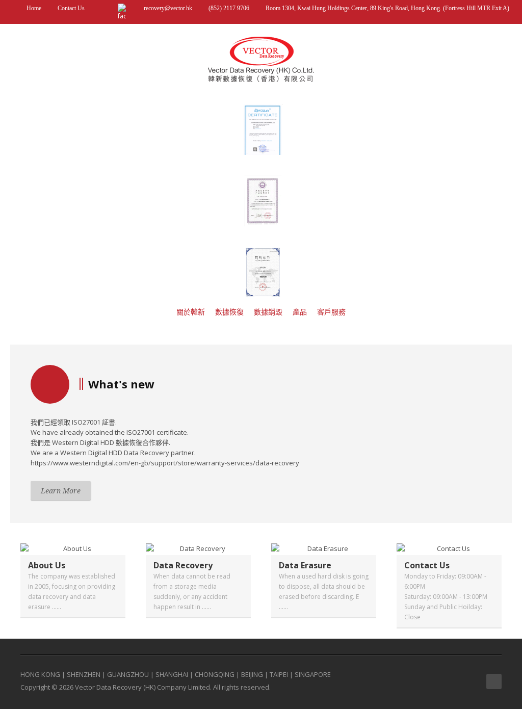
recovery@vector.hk (168, 8)
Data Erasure (305, 565)
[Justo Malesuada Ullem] (72, 548)
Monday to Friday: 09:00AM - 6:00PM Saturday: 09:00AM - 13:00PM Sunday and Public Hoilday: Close (445, 596)
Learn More (61, 491)
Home (33, 8)
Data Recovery (183, 565)
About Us (46, 565)
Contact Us (70, 8)
